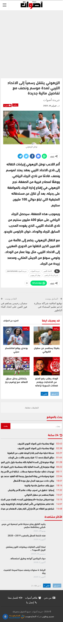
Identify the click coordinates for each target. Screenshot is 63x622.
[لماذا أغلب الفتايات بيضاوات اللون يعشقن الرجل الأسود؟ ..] (55, 551)
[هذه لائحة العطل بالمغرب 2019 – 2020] (55, 539)
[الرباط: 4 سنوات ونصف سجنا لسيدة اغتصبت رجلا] (55, 574)
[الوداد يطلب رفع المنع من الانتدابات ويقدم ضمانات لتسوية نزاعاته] (47, 366)
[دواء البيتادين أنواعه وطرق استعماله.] (55, 562)
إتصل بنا (30, 602)
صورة (6, 105)
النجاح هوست (30, 616)
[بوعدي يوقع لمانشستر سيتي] (16, 336)
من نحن (48, 597)
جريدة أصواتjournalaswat (17, 271)
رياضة (15, 105)
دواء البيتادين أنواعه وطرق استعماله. (28, 558)
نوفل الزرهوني (35, 275)
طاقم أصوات (31, 597)
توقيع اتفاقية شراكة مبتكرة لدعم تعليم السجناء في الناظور (48, 307)
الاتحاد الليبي (48, 271)
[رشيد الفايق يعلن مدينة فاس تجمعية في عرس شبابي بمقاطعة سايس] (55, 528)
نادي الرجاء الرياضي (51, 275)
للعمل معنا (13, 597)
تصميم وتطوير (48, 616)
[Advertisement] (31, 43)
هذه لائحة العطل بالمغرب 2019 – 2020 (27, 536)
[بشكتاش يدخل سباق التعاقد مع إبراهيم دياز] (16, 366)
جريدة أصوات (35, 271)
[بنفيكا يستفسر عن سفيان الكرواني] (47, 336)
